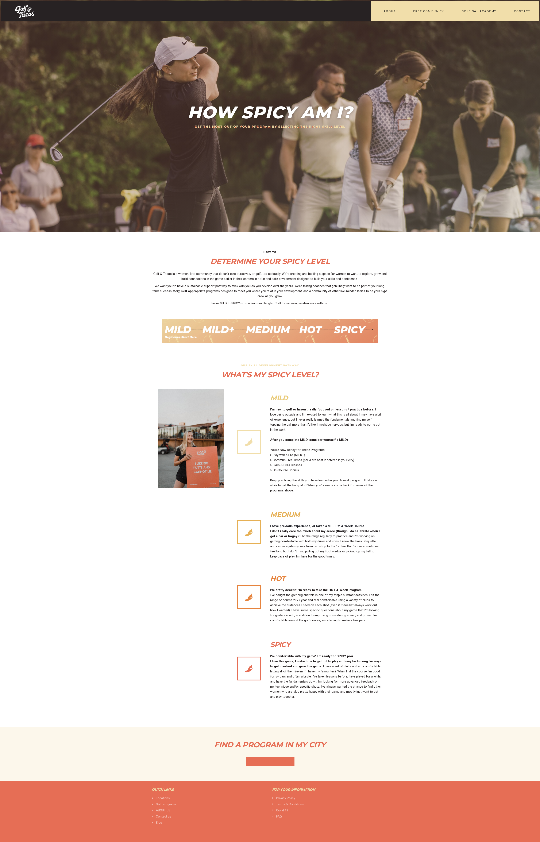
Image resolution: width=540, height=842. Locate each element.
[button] (270, 761)
